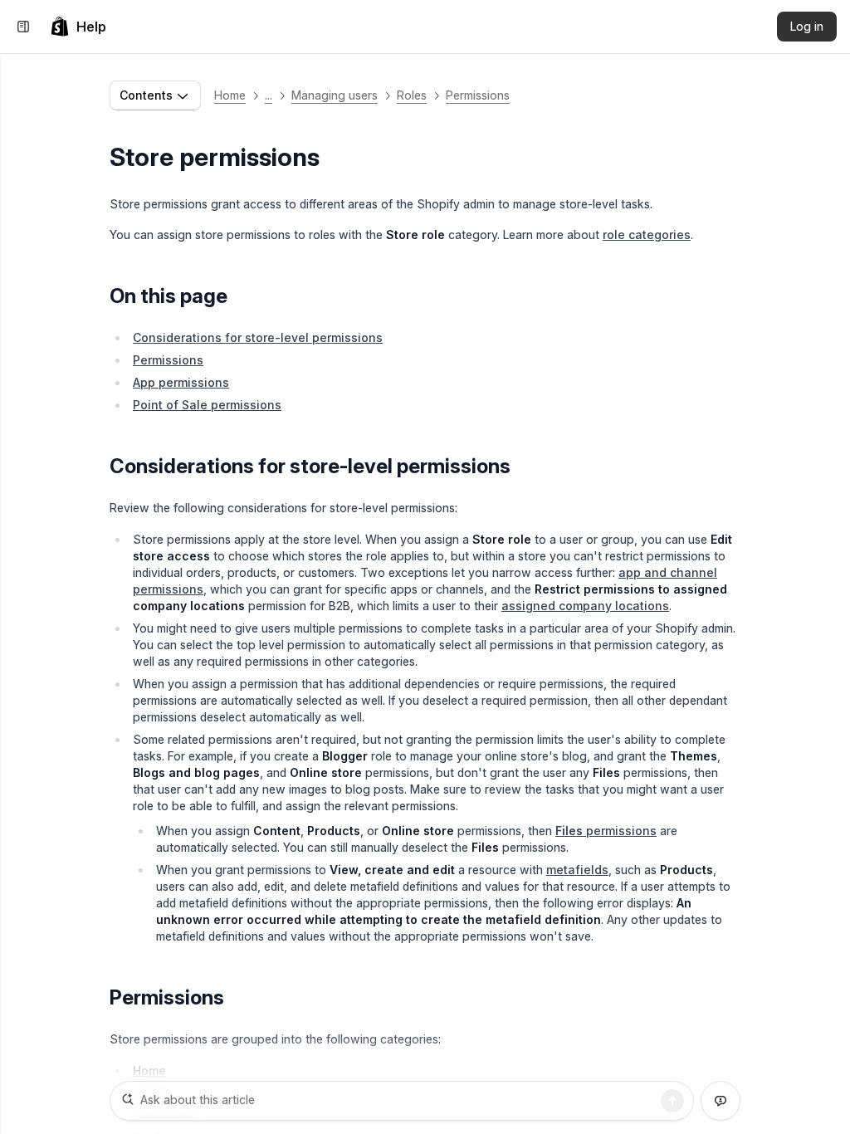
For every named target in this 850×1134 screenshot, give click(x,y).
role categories (647, 234)
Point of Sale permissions (207, 405)
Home (230, 95)
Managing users (334, 95)
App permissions (181, 382)
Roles (412, 95)
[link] (78, 27)
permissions (606, 831)
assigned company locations (585, 606)
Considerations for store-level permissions (258, 337)
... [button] (268, 95)
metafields (577, 870)
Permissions (478, 95)
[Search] (672, 1100)
